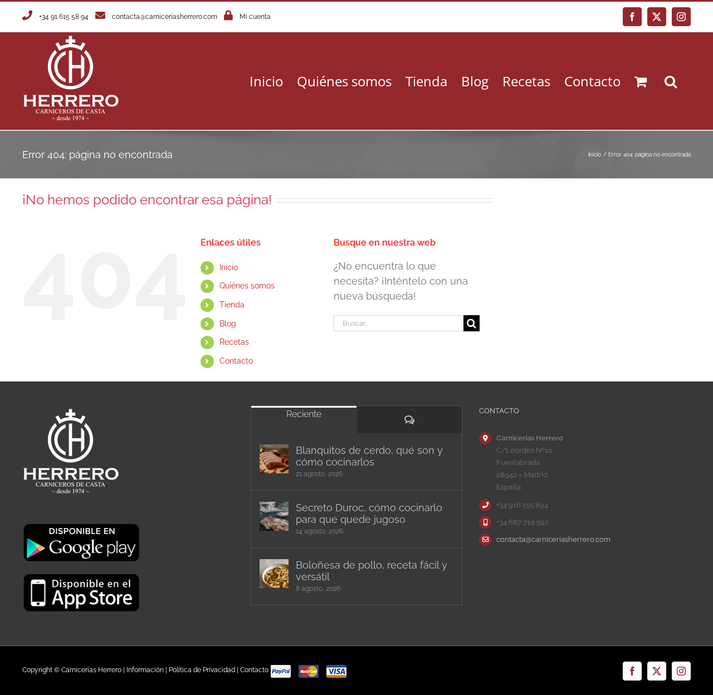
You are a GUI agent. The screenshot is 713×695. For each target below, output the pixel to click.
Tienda (232, 304)
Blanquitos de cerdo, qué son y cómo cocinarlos (369, 456)
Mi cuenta (255, 17)
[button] (671, 81)
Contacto (236, 360)
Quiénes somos (247, 285)
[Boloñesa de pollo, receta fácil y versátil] (274, 573)
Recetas (234, 341)
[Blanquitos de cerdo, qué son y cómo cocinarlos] (274, 458)
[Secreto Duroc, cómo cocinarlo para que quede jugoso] (274, 516)
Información (145, 670)
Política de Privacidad (202, 670)
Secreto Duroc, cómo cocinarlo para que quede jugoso (369, 513)
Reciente (303, 414)
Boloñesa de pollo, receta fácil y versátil (371, 571)
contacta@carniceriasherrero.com (164, 17)
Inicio (228, 267)
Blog (227, 323)
